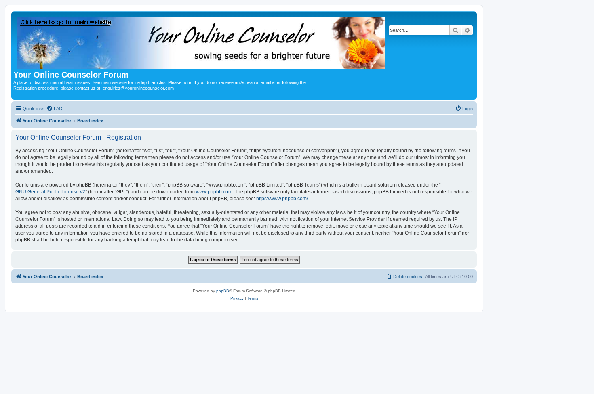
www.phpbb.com (214, 192)
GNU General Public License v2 (50, 192)
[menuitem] (54, 108)
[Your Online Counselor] (202, 41)
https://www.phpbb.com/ (282, 198)
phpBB (222, 291)
